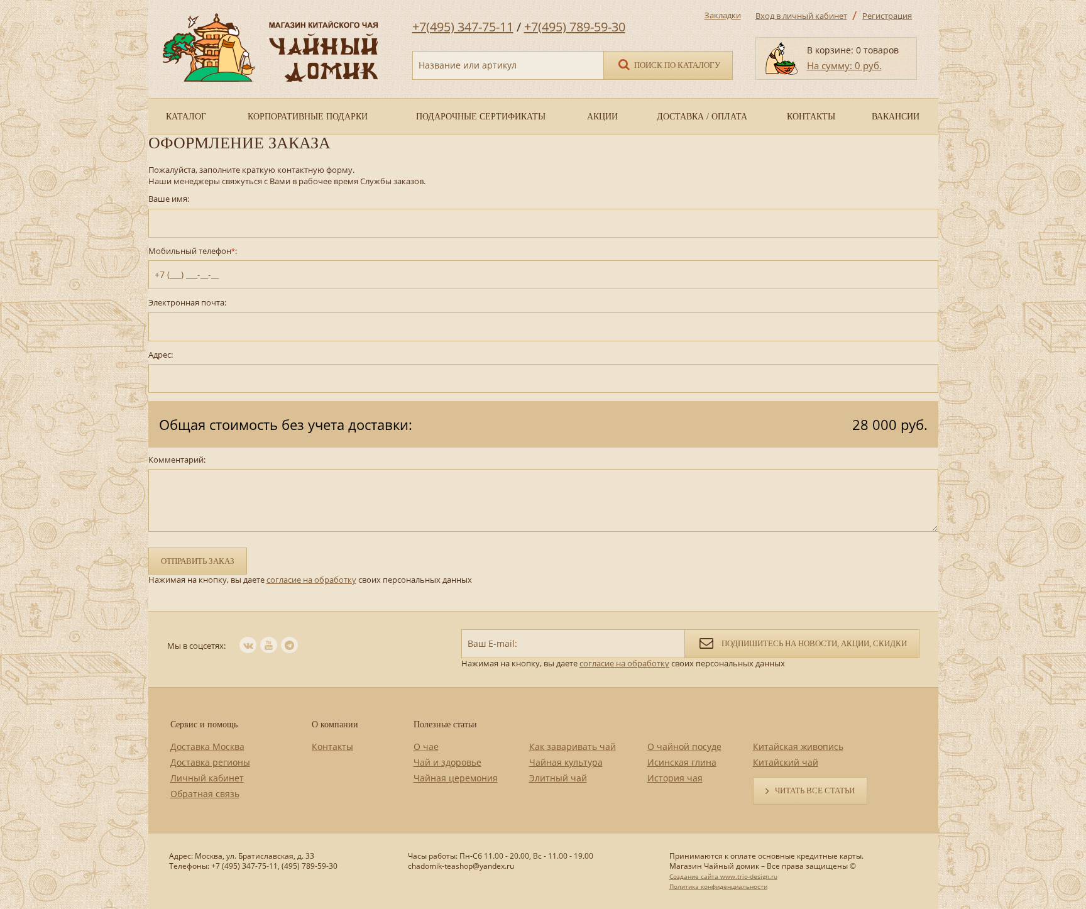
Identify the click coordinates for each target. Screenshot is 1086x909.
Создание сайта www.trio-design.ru (723, 876)
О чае (426, 746)
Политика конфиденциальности (718, 886)
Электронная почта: (187, 302)
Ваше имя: (168, 199)
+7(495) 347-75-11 (462, 26)
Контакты (332, 746)
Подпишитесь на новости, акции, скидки (813, 643)
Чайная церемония (456, 778)
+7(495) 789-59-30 (574, 26)
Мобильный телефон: (192, 251)
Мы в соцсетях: (196, 645)
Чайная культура (566, 762)
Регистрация (887, 15)
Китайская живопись (798, 746)
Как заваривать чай (572, 746)
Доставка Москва (207, 746)
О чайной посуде (684, 746)
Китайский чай (785, 762)
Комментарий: (177, 459)
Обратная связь (204, 794)
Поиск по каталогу (676, 65)
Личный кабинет (207, 778)
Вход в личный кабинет (801, 15)
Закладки (723, 15)
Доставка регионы (210, 762)
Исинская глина (681, 762)
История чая (675, 778)
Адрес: (160, 355)
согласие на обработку (311, 579)
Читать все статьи (815, 790)
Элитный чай (558, 778)
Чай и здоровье (447, 762)
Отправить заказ (197, 561)
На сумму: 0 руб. (844, 65)
